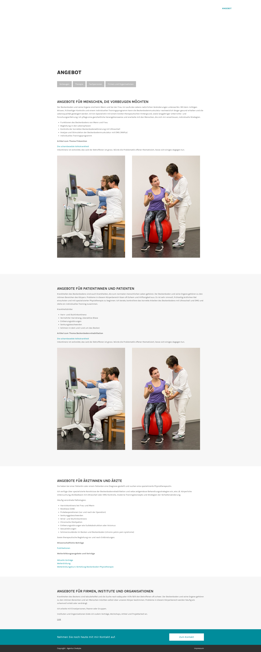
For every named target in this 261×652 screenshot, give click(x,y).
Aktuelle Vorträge (65, 560)
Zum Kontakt (186, 636)
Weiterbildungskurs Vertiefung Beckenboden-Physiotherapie (85, 567)
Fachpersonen (95, 84)
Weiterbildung (63, 563)
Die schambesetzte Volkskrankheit (73, 146)
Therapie (79, 84)
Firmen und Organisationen (121, 84)
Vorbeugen (64, 84)
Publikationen (63, 548)
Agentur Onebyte (74, 648)
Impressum (199, 648)
